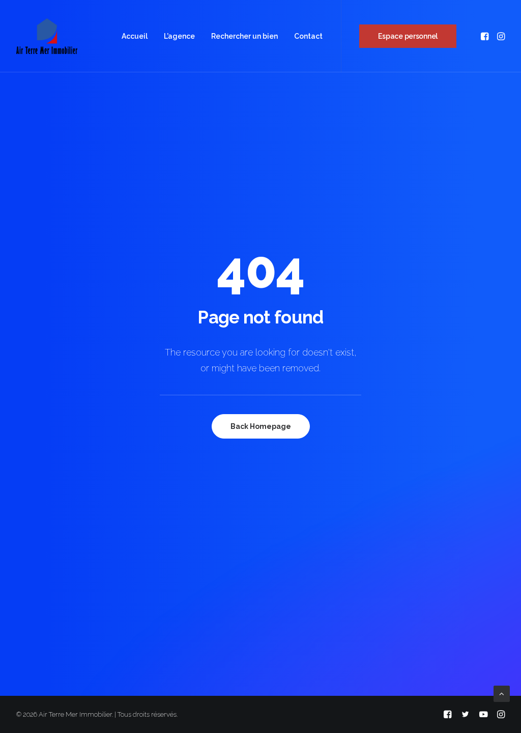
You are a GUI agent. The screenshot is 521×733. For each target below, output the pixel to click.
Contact (308, 36)
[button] (485, 36)
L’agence (179, 36)
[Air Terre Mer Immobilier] (46, 36)
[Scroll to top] (502, 693)
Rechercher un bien (244, 36)
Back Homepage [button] (260, 426)
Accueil (135, 36)
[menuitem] (134, 36)
